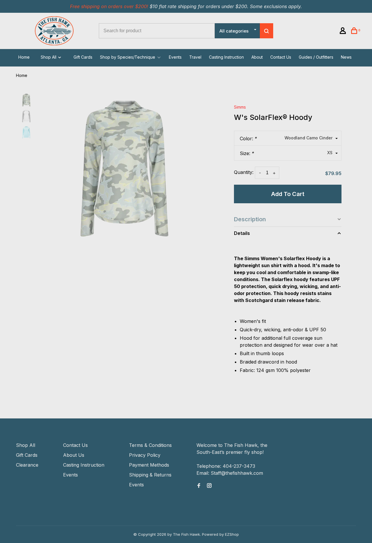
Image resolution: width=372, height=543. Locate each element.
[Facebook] (198, 486)
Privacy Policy (144, 455)
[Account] (343, 31)
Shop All (49, 57)
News (346, 57)
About (257, 57)
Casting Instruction (226, 57)
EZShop (232, 534)
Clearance (27, 465)
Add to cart (287, 193)
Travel (195, 57)
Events (175, 57)
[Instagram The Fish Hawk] (209, 486)
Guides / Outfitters (316, 57)
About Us (73, 455)
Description (250, 219)
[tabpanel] (124, 168)
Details (242, 233)
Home (24, 57)
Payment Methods (149, 465)
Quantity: (243, 172)
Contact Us (280, 57)
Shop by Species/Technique (127, 57)
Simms (240, 107)
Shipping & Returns (150, 475)
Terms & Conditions (150, 445)
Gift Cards (83, 57)
